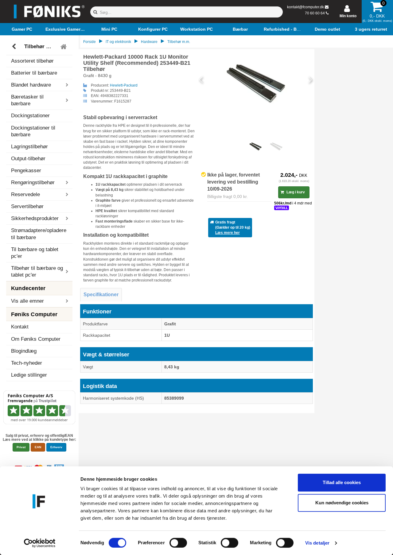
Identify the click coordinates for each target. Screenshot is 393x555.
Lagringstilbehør (29, 146)
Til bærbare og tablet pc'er (34, 252)
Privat (21, 447)
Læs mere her (227, 233)
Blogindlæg (24, 351)
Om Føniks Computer (35, 339)
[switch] (178, 543)
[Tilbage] (15, 46)
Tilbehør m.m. (40, 46)
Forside (89, 42)
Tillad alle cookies (342, 482)
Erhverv (56, 447)
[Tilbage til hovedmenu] (64, 47)
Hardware (149, 42)
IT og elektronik (118, 42)
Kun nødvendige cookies (341, 502)
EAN (38, 447)
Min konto (348, 16)
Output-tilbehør (28, 158)
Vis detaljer (317, 542)
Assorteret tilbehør (32, 61)
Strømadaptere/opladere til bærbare (38, 233)
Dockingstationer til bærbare (33, 131)
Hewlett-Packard (124, 85)
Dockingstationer (30, 115)
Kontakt (20, 327)
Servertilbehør (27, 206)
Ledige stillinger (29, 375)
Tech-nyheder (26, 363)
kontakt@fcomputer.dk (305, 7)
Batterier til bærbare (34, 73)
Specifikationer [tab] (101, 294)
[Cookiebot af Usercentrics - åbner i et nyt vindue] (40, 543)
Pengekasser (26, 170)
